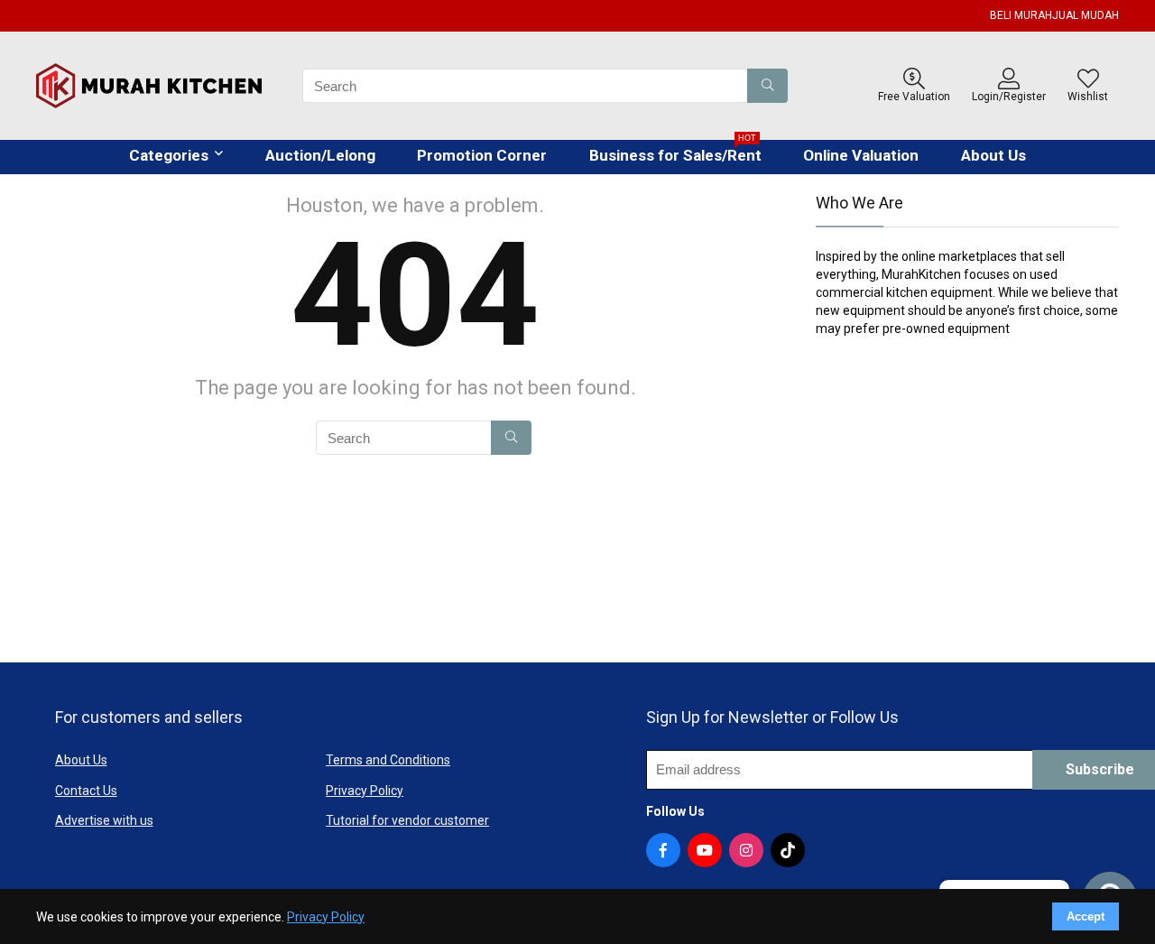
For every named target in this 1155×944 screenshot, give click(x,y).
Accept (1085, 916)
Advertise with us (104, 820)
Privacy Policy (364, 790)
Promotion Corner (482, 155)
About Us (993, 155)
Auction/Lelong (320, 155)
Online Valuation (861, 155)
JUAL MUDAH (1085, 15)
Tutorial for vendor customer (407, 820)
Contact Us (86, 790)
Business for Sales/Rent (675, 152)
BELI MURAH (1021, 15)
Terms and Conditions (388, 760)
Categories (168, 155)
